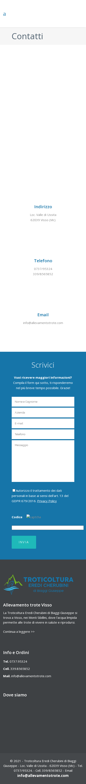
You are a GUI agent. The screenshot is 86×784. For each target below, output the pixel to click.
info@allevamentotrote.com (31, 676)
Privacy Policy (47, 501)
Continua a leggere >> (19, 631)
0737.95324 (18, 661)
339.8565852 (20, 669)
